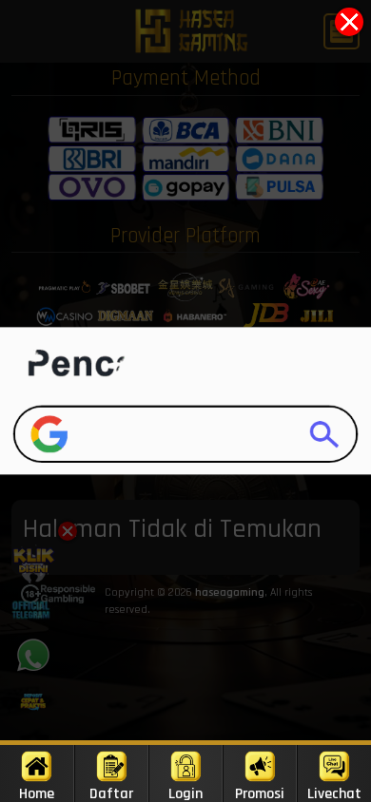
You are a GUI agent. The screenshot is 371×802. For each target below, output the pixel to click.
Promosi (259, 793)
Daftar (111, 793)
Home (36, 793)
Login (185, 793)
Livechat (334, 793)
